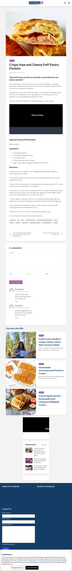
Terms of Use (43, 560)
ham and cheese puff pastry (44, 220)
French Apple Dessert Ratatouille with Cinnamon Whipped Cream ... (50, 400)
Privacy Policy (51, 560)
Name (11, 273)
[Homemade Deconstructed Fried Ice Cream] (21, 373)
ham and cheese (30, 220)
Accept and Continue (31, 567)
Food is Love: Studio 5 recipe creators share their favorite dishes (50, 342)
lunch (55, 220)
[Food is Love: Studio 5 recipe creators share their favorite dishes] (21, 345)
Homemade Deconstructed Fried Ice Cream (51, 370)
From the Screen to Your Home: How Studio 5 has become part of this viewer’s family (40, 452)
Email (29, 273)
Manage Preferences (17, 567)
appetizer (12, 220)
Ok (70, 551)
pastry (12, 222)
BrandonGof (19, 289)
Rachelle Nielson (14, 92)
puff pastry (25, 222)
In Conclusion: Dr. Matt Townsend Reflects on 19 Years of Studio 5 (40, 467)
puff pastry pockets (35, 222)
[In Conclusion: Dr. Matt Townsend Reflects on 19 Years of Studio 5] (28, 467)
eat (18, 220)
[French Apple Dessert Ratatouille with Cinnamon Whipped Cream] (21, 402)
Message (7, 524)
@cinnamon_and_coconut (46, 101)
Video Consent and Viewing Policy (30, 562)
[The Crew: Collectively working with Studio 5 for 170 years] (28, 460)
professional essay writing (23, 296)
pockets (18, 222)
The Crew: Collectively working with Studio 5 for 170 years (40, 460)
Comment (11, 252)
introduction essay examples (23, 313)
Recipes (12, 60)
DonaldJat (19, 306)
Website (47, 273)
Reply (16, 301)
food (22, 220)
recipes (56, 222)
